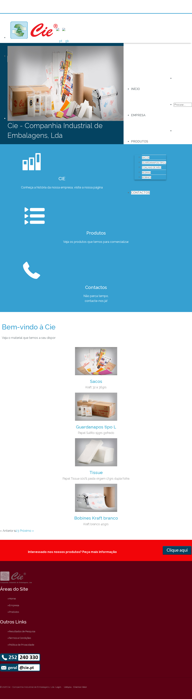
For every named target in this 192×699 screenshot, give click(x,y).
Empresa (138, 115)
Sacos (96, 381)
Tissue (96, 472)
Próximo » (27, 530)
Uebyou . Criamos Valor (75, 687)
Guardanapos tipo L (96, 426)
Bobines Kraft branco (96, 517)
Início (135, 89)
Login (58, 687)
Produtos (139, 141)
